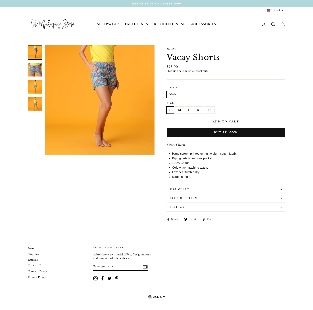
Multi (173, 94)
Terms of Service (38, 271)
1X (210, 110)
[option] (156, 3)
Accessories (203, 24)
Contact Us (35, 265)
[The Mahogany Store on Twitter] (109, 278)
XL (199, 110)
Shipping (172, 71)
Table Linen (136, 24)
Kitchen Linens (169, 24)
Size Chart (179, 189)
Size (170, 103)
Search (32, 248)
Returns (33, 260)
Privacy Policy (37, 277)
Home (171, 48)
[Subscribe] (145, 266)
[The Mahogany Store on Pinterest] (116, 278)
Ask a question (183, 198)
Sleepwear (108, 24)
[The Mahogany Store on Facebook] (102, 278)
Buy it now (226, 132)
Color (172, 87)
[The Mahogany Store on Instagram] (95, 278)
